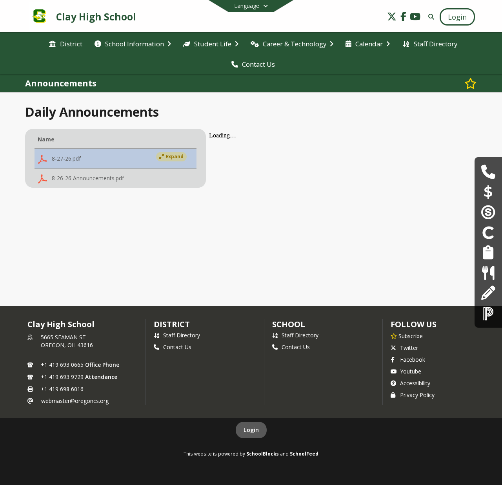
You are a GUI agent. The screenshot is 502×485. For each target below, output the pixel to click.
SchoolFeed (304, 453)
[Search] (429, 16)
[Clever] (488, 232)
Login (251, 430)
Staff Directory (181, 335)
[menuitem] (65, 43)
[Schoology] (488, 212)
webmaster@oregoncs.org (75, 400)
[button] (115, 158)
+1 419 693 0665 (62, 364)
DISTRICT (172, 324)
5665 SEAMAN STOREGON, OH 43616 (67, 341)
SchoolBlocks (262, 453)
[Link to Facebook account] (403, 18)
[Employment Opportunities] (488, 252)
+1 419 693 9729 (62, 377)
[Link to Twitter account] (392, 18)
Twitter (409, 347)
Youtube (410, 371)
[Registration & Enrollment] (488, 292)
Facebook (412, 359)
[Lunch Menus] (488, 272)
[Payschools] (488, 191)
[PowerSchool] (488, 313)
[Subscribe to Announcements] (470, 83)
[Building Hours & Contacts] (488, 171)
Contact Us (177, 347)
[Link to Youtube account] (415, 18)
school (288, 324)
